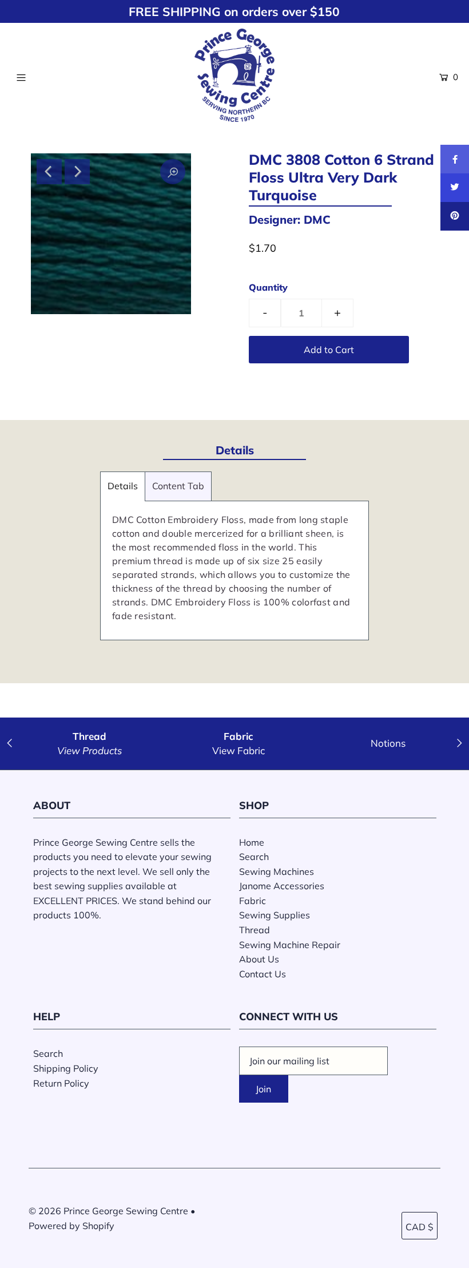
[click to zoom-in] (172, 171)
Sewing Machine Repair (289, 944)
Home (251, 842)
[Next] (77, 171)
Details (123, 486)
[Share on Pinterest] (454, 216)
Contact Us (262, 974)
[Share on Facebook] (454, 159)
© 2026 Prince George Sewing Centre (108, 1211)
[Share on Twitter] (454, 187)
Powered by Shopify (71, 1225)
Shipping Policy (65, 1068)
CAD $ (420, 1227)
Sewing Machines (276, 871)
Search (254, 856)
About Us (259, 959)
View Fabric (238, 750)
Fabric (252, 900)
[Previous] (49, 171)
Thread (254, 930)
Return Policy (61, 1083)
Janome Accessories (281, 885)
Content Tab (178, 486)
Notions (388, 743)
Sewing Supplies (274, 915)
